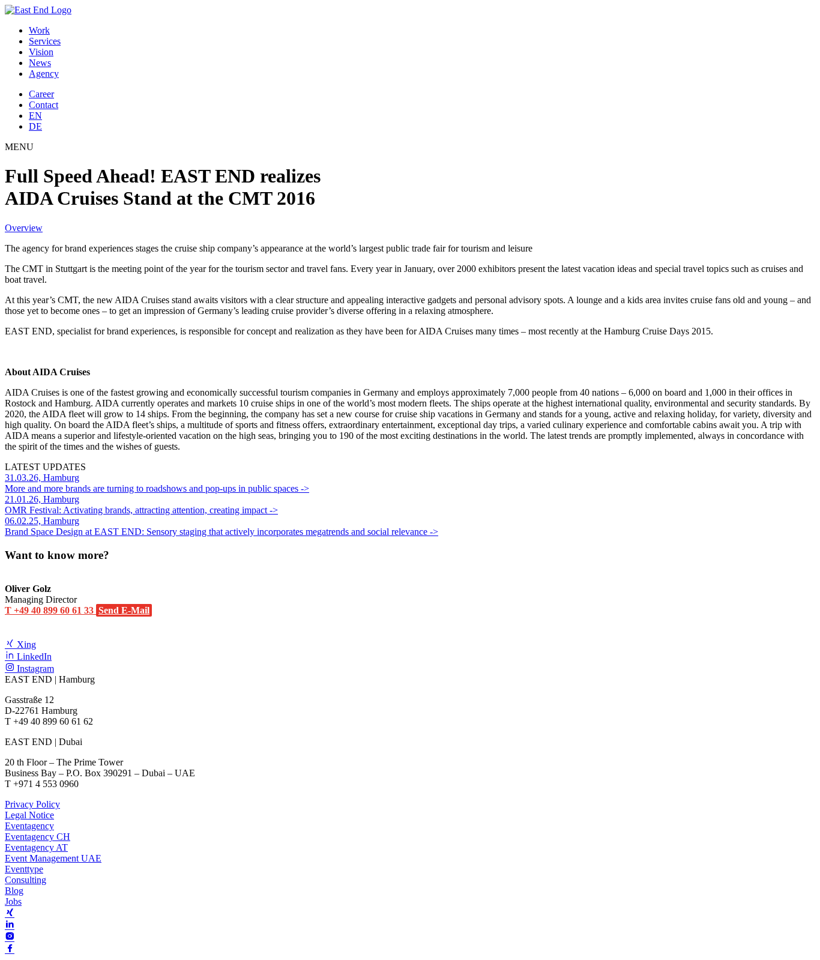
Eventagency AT (36, 847)
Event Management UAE (53, 858)
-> (305, 488)
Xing (25, 644)
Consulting (25, 880)
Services (45, 41)
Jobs (13, 901)
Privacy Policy (32, 804)
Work (39, 30)
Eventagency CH (37, 837)
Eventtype (24, 869)
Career (41, 94)
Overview (24, 228)
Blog (14, 891)
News (40, 63)
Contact (43, 105)
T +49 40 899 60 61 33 (50, 610)
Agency (44, 73)
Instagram (34, 668)
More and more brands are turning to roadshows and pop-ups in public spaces (153, 483)
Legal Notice (29, 815)
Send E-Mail (123, 610)
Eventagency (29, 826)
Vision (41, 52)
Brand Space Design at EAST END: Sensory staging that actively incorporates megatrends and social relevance (217, 526)
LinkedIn (33, 656)
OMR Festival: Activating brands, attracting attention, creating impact (137, 504)
